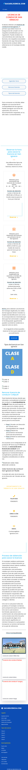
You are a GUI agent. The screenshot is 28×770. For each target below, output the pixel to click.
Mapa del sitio (4, 724)
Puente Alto (4, 746)
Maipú (2, 748)
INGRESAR (14, 338)
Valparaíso (3, 759)
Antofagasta (4, 752)
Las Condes (4, 761)
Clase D (3, 737)
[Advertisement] (14, 64)
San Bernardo (4, 763)
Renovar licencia (14, 87)
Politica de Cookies (5, 720)
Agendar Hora (14, 81)
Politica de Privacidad (6, 722)
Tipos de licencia (14, 93)
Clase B (3, 733)
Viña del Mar (4, 757)
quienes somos (5, 716)
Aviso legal (4, 718)
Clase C (3, 735)
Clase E (3, 739)
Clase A (3, 731)
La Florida (3, 750)
